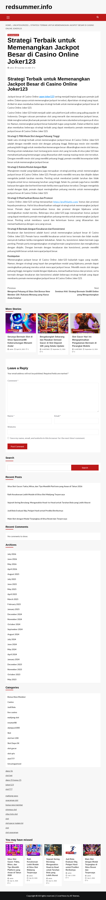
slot (7, 818)
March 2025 (12, 599)
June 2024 (12, 644)
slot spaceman (12, 832)
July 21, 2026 (52, 881)
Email (57, 416)
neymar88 (12, 722)
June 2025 (12, 584)
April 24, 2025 (20, 349)
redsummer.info (29, 6)
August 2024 (13, 634)
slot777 (10, 758)
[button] (8, 17)
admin (12, 68)
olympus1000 (13, 728)
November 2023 (14, 669)
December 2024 (14, 614)
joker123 (10, 784)
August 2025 (13, 574)
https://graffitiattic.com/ (65, 201)
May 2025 (11, 589)
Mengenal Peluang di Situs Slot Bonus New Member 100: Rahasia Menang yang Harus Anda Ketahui (28, 293)
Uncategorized (13, 35)
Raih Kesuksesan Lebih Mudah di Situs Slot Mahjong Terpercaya (36, 494)
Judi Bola (11, 707)
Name (10, 416)
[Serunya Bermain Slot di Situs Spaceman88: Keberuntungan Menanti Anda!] (21, 323)
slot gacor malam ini (14, 823)
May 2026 (11, 564)
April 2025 (12, 594)
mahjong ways (12, 795)
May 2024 (11, 649)
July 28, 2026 (33, 878)
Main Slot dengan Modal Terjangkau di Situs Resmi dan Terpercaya (37, 519)
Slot (9, 733)
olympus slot (11, 809)
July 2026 (11, 554)
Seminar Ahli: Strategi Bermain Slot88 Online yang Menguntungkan (77, 291)
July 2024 (11, 639)
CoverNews (61, 895)
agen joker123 (46, 96)
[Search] (97, 17)
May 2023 (11, 679)
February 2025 (14, 604)
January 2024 (13, 659)
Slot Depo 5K (13, 743)
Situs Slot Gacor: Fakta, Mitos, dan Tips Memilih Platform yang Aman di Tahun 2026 (44, 486)
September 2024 (15, 629)
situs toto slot (12, 814)
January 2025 (13, 609)
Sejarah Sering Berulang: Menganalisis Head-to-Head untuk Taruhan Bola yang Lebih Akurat (48, 502)
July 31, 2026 (14, 881)
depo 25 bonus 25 (13, 780)
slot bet (9, 775)
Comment (12, 380)
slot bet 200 (12, 738)
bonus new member (14, 805)
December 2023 (14, 664)
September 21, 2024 (59, 349)
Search (10, 457)
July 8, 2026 (71, 875)
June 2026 (12, 559)
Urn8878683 (46, 349)
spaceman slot (12, 800)
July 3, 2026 (91, 878)
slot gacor (12, 748)
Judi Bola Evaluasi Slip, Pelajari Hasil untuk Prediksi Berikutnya (35, 510)
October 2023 (13, 674)
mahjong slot (13, 717)
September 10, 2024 (91, 349)
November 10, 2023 (24, 68)
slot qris (11, 753)
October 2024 (13, 624)
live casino (12, 712)
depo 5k (9, 771)
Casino (10, 702)
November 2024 (14, 619)
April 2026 (12, 569)
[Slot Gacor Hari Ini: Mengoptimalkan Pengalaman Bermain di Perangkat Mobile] (85, 323)
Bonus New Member (16, 697)
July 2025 (11, 579)
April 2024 (12, 654)
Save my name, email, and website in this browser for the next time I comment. (47, 438)
